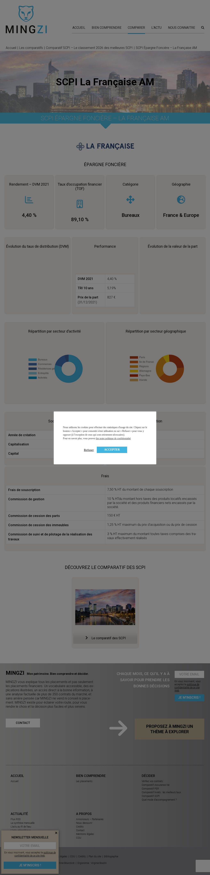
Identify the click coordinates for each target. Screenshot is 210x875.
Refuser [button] (89, 450)
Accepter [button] (112, 449)
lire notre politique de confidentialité (113, 438)
